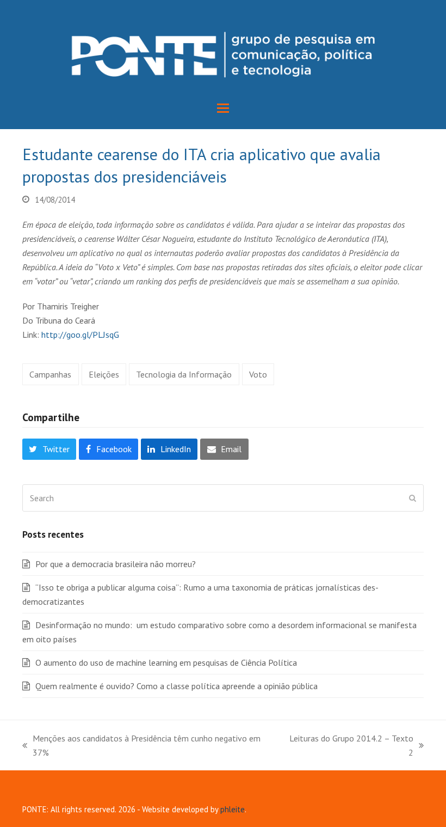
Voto (258, 374)
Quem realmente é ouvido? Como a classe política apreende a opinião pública (176, 685)
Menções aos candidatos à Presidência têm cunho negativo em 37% (141, 746)
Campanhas (50, 374)
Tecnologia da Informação (184, 374)
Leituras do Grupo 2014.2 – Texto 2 (349, 746)
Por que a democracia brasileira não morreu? (115, 563)
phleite (232, 809)
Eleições (104, 374)
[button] (223, 108)
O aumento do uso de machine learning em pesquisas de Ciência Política (166, 662)
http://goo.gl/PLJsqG (80, 334)
